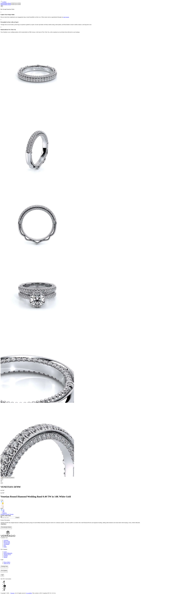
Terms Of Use (7, 563)
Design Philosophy (8, 553)
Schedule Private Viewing (7, 514)
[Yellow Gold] (3, 503)
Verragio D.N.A (7, 554)
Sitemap (5, 557)
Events (5, 551)
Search (17, 517)
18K (3, 511)
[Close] (2, 6)
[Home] (8, 536)
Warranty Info (7, 542)
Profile (5, 546)
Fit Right (6, 555)
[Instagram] (4, 588)
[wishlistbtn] (2, 479)
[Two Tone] (3, 507)
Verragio (12, 593)
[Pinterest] (4, 590)
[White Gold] (3, 502)
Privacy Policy (7, 562)
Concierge (6, 540)
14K (3, 510)
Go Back (4, 1)
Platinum (4, 513)
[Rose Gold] (3, 505)
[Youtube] (5, 586)
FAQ (5, 545)
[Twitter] (4, 584)
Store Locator (7, 541)
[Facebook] (4, 582)
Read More (3, 524)
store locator (66, 17)
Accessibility (6, 544)
